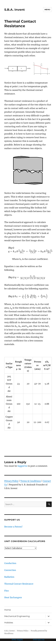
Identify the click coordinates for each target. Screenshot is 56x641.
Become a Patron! (13, 526)
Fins (6, 590)
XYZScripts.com (38, 640)
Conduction (10, 563)
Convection (10, 570)
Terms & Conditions (30, 481)
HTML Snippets (17, 640)
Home (7, 610)
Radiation (9, 577)
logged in (22, 466)
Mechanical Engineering (17, 616)
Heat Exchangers (13, 597)
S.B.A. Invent (14, 9)
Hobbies (8, 622)
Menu (47, 9)
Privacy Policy (11, 481)
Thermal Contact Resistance (18, 583)
